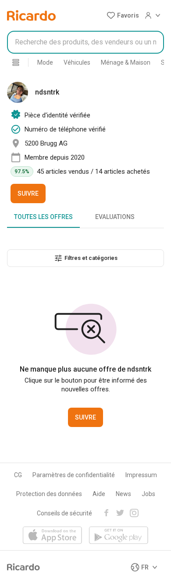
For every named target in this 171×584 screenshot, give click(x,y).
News (123, 493)
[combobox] (85, 42)
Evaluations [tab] (115, 216)
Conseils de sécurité (64, 513)
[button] (122, 15)
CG (18, 474)
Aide (99, 493)
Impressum (141, 474)
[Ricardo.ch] (31, 15)
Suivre (28, 193)
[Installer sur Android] (118, 535)
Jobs (148, 493)
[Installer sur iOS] (52, 535)
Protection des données (49, 493)
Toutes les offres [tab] (43, 216)
